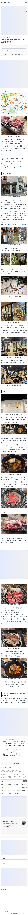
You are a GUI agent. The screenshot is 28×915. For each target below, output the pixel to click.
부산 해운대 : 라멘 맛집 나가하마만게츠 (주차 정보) (10, 776)
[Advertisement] (14, 20)
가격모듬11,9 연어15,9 (9, 752)
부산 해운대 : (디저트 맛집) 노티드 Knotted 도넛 (10, 774)
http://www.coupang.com (9, 739)
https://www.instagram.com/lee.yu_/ (14, 167)
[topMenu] (26, 2)
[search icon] (23, 3)
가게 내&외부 (7, 50)
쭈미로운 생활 (12, 911)
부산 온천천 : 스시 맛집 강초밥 (6, 777)
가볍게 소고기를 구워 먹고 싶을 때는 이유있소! (14, 54)
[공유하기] (7, 763)
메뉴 (5, 52)
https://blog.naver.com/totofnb (11, 749)
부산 (2, 37)
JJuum (16, 913)
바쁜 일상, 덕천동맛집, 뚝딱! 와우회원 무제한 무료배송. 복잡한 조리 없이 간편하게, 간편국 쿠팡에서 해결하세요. (14, 744)
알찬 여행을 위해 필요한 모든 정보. (10, 823)
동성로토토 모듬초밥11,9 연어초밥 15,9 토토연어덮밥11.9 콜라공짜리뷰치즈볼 (14, 754)
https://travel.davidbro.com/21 (16, 224)
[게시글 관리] (11, 763)
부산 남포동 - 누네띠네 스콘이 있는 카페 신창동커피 (10, 770)
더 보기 (25, 781)
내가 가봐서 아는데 (6, 3)
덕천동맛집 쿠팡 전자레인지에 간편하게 (14, 741)
